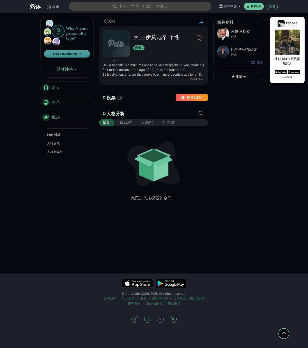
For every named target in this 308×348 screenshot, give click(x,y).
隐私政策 (174, 303)
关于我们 (109, 298)
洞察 (143, 298)
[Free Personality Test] (67, 39)
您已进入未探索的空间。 (153, 198)
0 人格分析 (114, 113)
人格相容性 (55, 152)
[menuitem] (67, 87)
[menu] (67, 102)
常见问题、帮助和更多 (189, 298)
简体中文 (230, 6)
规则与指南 (160, 298)
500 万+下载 (287, 77)
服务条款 (134, 303)
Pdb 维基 (53, 135)
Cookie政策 (154, 303)
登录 (272, 6)
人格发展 (53, 143)
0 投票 (109, 97)
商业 (138, 48)
